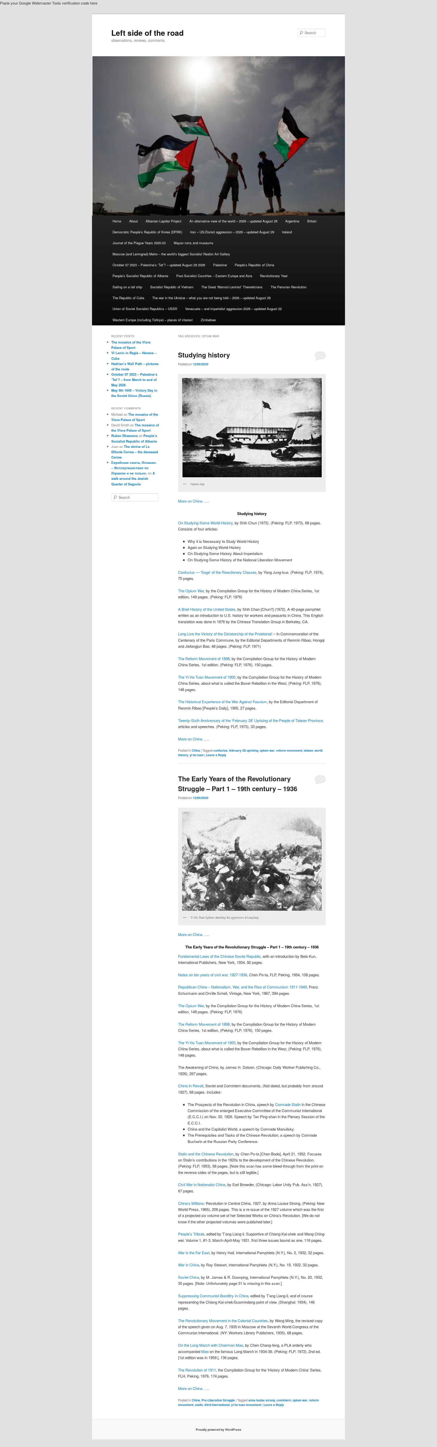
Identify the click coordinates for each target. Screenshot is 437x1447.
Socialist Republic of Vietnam (171, 286)
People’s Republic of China (254, 264)
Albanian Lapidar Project (163, 221)
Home (117, 221)
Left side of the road (147, 32)
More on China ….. (193, 501)
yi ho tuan (197, 755)
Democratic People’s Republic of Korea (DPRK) (147, 232)
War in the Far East (193, 1252)
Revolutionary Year (274, 275)
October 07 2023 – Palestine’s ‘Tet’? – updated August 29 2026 (159, 264)
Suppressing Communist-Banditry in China (213, 1295)
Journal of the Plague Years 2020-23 (139, 242)
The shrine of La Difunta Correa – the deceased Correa (134, 452)
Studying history (204, 354)
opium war (267, 750)
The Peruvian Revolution (289, 286)
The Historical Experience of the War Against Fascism (222, 701)
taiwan (308, 750)
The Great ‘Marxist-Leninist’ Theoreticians (232, 286)
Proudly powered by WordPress (218, 1429)
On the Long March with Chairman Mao (210, 1345)
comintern (283, 1400)
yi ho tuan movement (246, 1404)
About (133, 221)
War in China (188, 1264)
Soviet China (188, 1277)
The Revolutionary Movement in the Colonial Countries (223, 1320)
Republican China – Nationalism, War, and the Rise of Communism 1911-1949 (242, 986)
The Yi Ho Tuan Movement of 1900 (206, 677)
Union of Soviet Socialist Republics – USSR (145, 308)
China (196, 750)
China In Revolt (190, 1085)
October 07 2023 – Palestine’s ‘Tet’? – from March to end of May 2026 (134, 379)
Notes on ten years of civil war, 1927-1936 (212, 974)
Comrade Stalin (288, 1104)
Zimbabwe (208, 319)
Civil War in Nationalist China (201, 1184)
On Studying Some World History (205, 522)
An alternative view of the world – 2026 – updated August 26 (233, 221)
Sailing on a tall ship (127, 286)
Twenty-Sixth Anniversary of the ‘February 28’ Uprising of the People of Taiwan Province (250, 720)
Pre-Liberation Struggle (218, 1400)
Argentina (292, 221)
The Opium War (191, 590)
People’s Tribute (191, 1233)
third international (217, 1404)
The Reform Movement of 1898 (204, 658)
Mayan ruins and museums (193, 242)
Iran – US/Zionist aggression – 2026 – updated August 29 (232, 232)
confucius (220, 750)
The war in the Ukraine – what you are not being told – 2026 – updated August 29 (211, 297)
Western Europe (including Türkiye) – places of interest (153, 319)
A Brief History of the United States (206, 609)
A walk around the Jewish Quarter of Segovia (133, 478)
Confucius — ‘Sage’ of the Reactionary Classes (217, 572)
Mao (205, 1351)
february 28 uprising (243, 750)
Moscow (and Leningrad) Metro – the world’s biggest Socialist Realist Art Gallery (171, 254)
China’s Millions (191, 1203)
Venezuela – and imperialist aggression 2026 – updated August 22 (233, 308)
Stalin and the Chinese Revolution (205, 1153)
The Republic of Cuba (128, 297)
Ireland (287, 232)
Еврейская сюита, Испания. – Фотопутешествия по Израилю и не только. (134, 467)
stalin (199, 1404)
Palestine (220, 264)
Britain (312, 221)
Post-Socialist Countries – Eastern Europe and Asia (214, 275)
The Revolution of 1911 (197, 1370)
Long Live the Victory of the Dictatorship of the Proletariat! (225, 633)
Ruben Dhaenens (124, 435)
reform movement (289, 750)
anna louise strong (261, 1400)
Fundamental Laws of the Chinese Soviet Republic (219, 956)
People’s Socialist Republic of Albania (140, 275)
